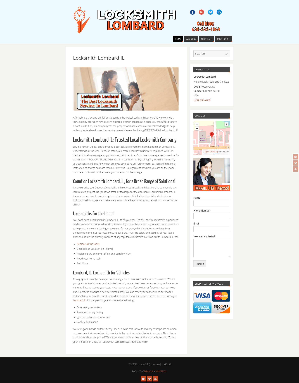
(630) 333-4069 (202, 100)
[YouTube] (295, 156)
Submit (200, 264)
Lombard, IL (79, 300)
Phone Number (201, 210)
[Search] (226, 54)
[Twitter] (295, 163)
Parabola (148, 371)
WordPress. (161, 371)
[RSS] (295, 169)
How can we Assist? (204, 236)
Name (196, 197)
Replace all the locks (88, 244)
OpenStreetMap (211, 151)
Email (196, 223)
